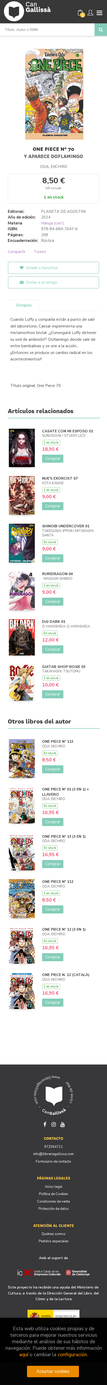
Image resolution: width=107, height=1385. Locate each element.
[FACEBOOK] (45, 1124)
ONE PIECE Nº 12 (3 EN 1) (64, 929)
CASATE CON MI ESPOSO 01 (67, 431)
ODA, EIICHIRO (53, 166)
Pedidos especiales (54, 1241)
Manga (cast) (52, 223)
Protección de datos (53, 1208)
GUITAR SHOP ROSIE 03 (63, 666)
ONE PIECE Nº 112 (57, 881)
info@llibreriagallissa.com (53, 1154)
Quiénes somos (53, 1234)
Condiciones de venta (53, 1201)
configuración (72, 1355)
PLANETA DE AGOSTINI (63, 211)
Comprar (52, 458)
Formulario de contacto (53, 1161)
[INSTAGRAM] (53, 1124)
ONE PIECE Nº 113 (57, 741)
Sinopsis (24, 305)
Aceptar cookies (52, 1371)
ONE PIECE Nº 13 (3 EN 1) (64, 836)
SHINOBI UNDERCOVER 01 (65, 526)
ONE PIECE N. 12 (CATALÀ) (65, 974)
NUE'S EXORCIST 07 (60, 478)
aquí (23, 1355)
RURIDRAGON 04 (57, 573)
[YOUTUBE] (62, 1124)
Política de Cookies (53, 1194)
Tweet (40, 251)
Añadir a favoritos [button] (41, 268)
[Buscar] (101, 29)
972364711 (53, 1146)
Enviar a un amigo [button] (41, 282)
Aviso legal (53, 1186)
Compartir (16, 251)
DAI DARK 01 (53, 621)
